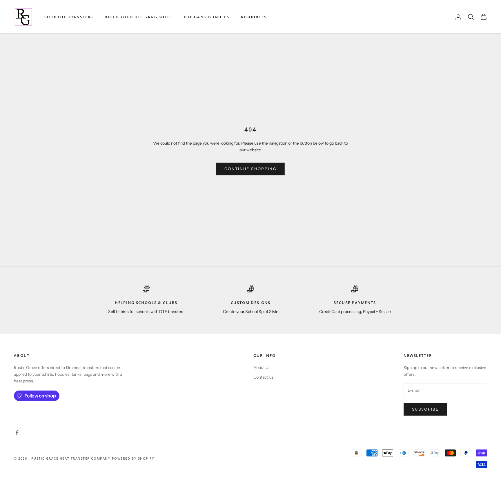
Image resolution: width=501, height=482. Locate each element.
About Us (262, 367)
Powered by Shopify (133, 458)
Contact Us (263, 377)
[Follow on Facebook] (17, 433)
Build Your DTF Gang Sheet (138, 16)
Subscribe (425, 409)
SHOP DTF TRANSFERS (68, 16)
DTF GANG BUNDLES (206, 16)
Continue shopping (250, 168)
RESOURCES (254, 16)
